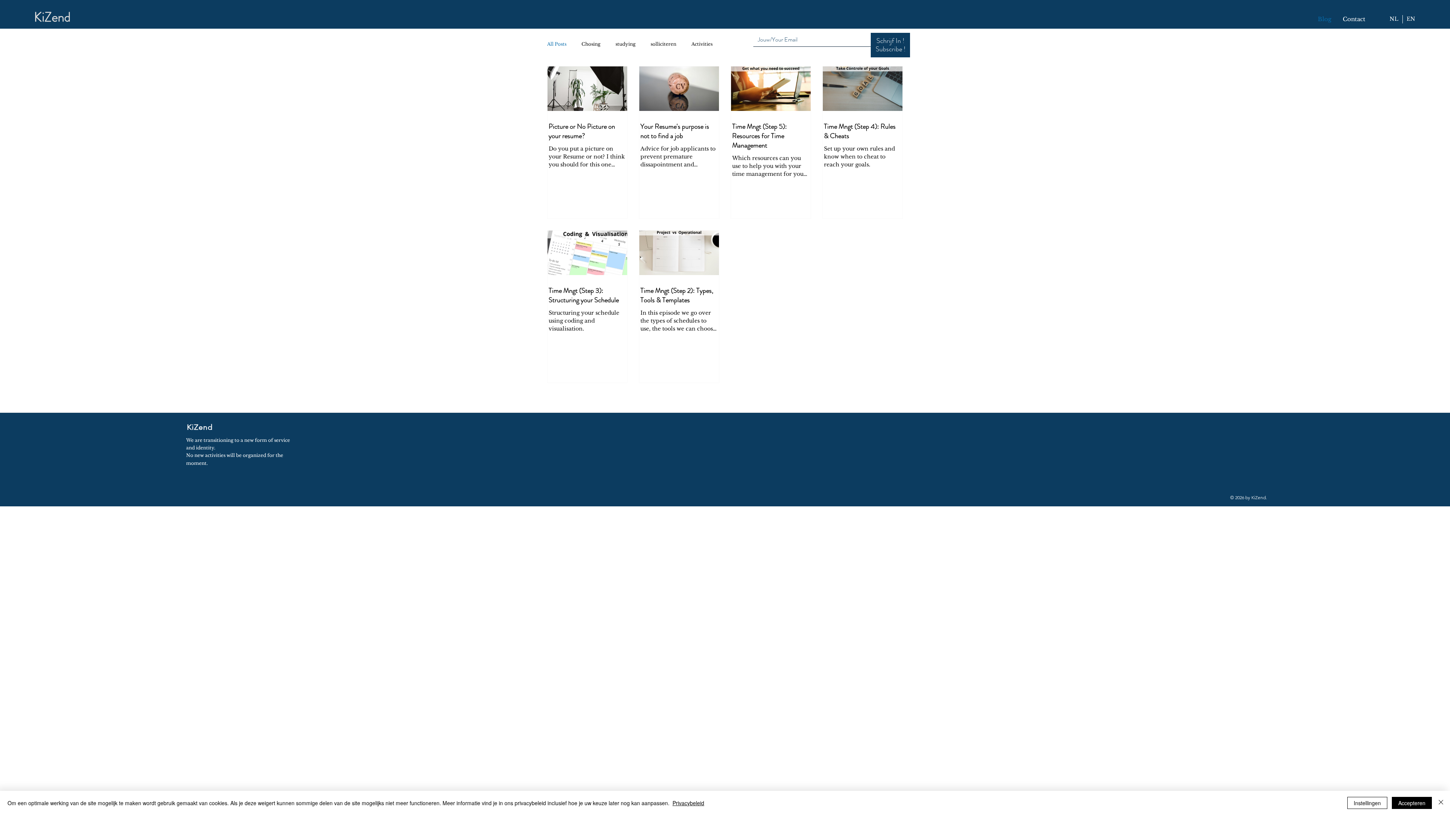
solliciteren (663, 44)
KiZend (52, 17)
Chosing (591, 44)
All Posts (556, 44)
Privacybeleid (688, 803)
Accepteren (1411, 803)
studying (625, 44)
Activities (702, 44)
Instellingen (1367, 803)
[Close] (1440, 803)
